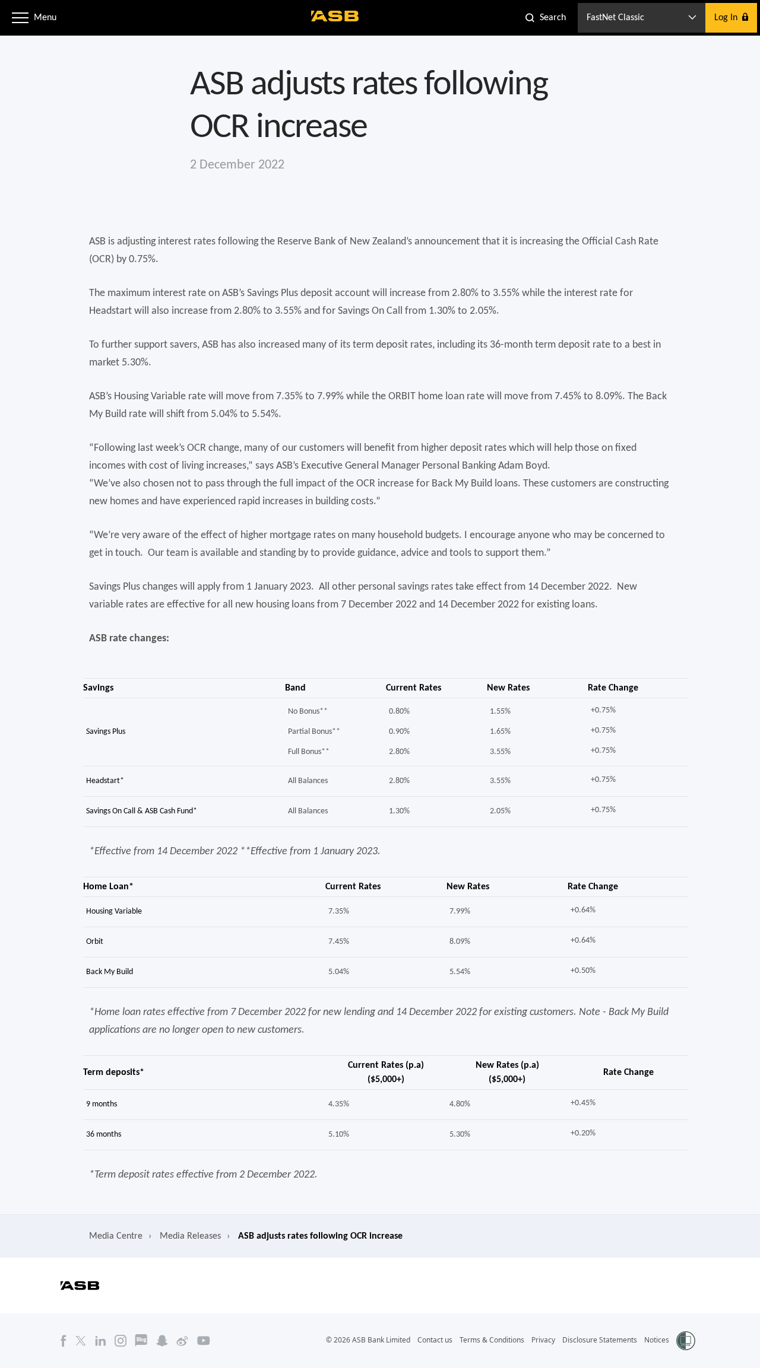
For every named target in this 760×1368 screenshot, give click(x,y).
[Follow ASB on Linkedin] (100, 1340)
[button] (20, 18)
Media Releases (190, 1236)
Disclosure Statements (599, 1340)
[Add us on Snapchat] (162, 1340)
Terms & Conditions (492, 1340)
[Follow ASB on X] (81, 1340)
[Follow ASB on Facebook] (63, 1340)
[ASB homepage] (335, 16)
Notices (656, 1340)
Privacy (543, 1340)
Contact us (434, 1340)
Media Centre (115, 1236)
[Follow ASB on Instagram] (120, 1340)
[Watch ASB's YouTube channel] (203, 1340)
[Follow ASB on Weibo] (182, 1340)
